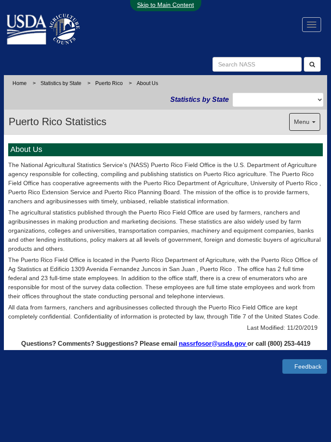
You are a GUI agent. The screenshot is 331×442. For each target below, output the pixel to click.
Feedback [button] (307, 366)
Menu (302, 121)
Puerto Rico (109, 83)
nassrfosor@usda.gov (213, 343)
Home (19, 83)
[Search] (312, 64)
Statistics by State (61, 83)
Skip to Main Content (165, 4)
